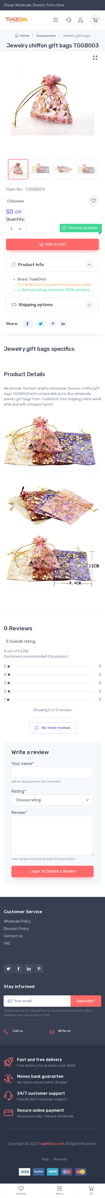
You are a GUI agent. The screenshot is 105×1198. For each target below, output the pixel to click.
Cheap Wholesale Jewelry (24, 5)
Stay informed (19, 986)
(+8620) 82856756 (28, 1036)
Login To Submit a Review (52, 871)
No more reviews (56, 727)
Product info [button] (31, 264)
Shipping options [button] (36, 304)
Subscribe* (85, 1001)
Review (19, 812)
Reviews (61, 1159)
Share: (12, 324)
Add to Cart (55, 244)
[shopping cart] (95, 20)
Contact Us (13, 936)
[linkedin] (28, 968)
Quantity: (15, 219)
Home (24, 36)
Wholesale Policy (17, 921)
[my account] (80, 20)
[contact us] (69, 20)
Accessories (46, 36)
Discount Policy (16, 929)
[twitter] (8, 968)
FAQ (7, 943)
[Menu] (55, 19)
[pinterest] (39, 968)
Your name (22, 763)
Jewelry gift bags (76, 36)
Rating (18, 791)
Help (45, 1159)
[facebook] (18, 968)
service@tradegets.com (78, 1036)
